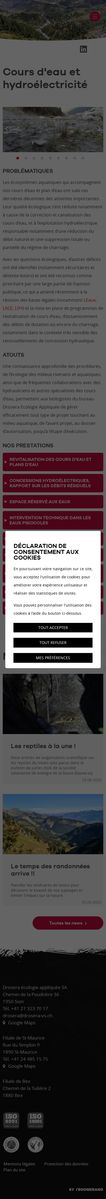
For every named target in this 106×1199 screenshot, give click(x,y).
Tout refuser (53, 642)
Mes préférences (53, 657)
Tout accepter (53, 627)
